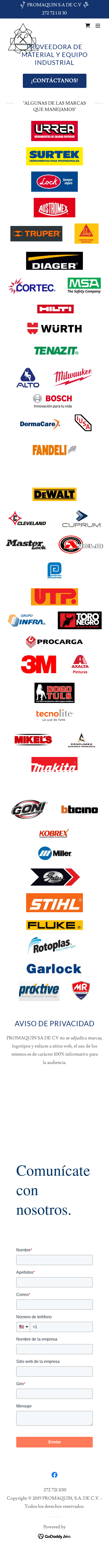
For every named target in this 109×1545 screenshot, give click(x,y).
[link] (23, 25)
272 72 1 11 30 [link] (54, 13)
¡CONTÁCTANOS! (54, 80)
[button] (98, 26)
